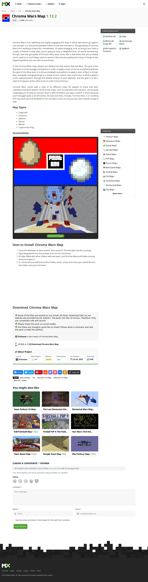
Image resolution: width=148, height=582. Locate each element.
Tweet (30, 372)
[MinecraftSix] (6, 4)
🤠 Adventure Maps (111, 141)
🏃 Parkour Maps (110, 136)
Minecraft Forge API (108, 42)
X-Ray (124, 36)
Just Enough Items (125, 42)
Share (19, 372)
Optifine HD (110, 36)
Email (78, 509)
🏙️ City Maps (108, 189)
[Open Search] (144, 4)
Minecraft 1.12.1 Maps (61, 378)
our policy (53, 468)
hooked (38, 98)
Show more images (55, 236)
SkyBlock (125, 48)
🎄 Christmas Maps (111, 180)
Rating (15, 477)
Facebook (5, 571)
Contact (25, 571)
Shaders (49, 4)
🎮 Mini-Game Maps (112, 167)
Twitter (12, 571)
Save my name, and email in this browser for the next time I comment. (42, 520)
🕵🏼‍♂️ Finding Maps (110, 172)
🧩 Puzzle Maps (110, 145)
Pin (40, 372)
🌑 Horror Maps (110, 163)
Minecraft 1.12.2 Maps (44, 378)
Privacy (32, 571)
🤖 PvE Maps (108, 176)
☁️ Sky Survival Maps (112, 185)
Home (4, 11)
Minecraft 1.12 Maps (20, 380)
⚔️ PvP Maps (108, 158)
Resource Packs (33, 4)
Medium (48, 359)
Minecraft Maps (25, 378)
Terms (39, 571)
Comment (17, 487)
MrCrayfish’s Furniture (109, 50)
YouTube (19, 571)
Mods (18, 4)
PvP (19, 11)
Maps (61, 4)
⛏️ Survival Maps (110, 150)
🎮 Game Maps (109, 154)
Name (16, 509)
